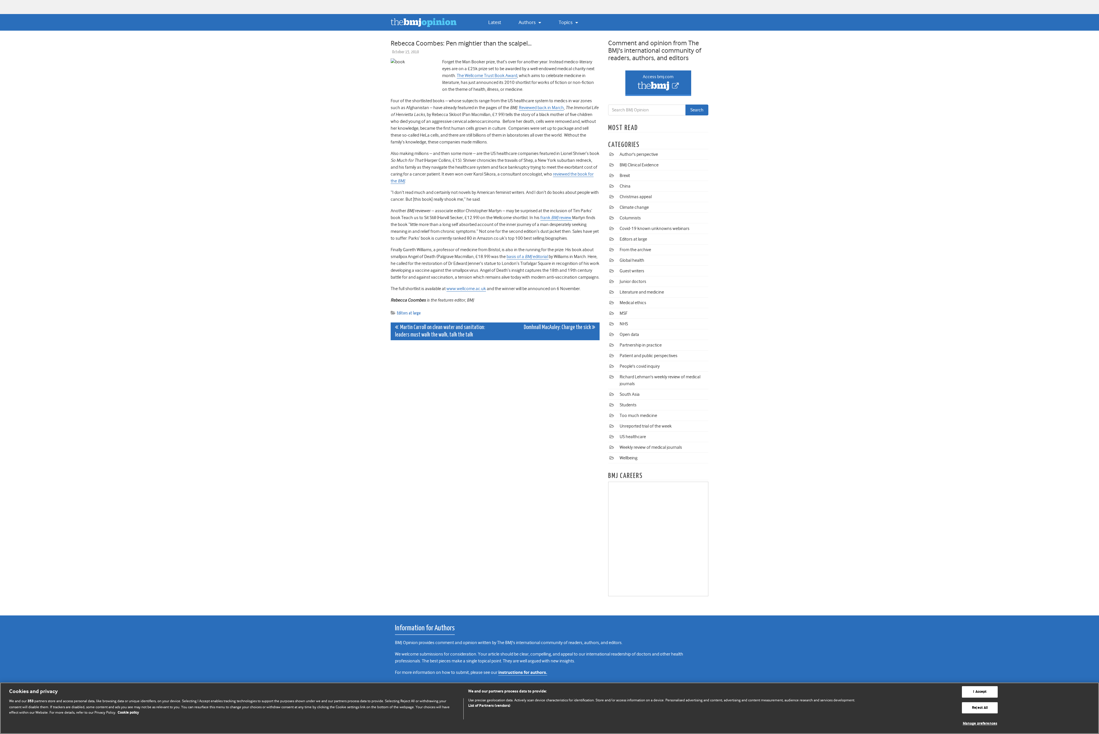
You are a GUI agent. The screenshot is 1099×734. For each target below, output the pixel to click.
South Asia (630, 394)
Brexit (625, 175)
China (625, 186)
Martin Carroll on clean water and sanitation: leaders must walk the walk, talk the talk (440, 331)
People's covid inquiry (640, 366)
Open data (629, 334)
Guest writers (632, 270)
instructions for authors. (522, 672)
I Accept (980, 692)
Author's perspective (639, 154)
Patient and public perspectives (648, 355)
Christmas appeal (636, 196)
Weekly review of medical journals (651, 447)
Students (628, 405)
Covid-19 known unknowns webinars (654, 228)
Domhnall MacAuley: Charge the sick (558, 327)
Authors (528, 22)
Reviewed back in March (541, 107)
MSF (623, 313)
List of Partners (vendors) (489, 706)
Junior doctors (633, 281)
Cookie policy (128, 713)
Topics (566, 22)
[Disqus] (495, 416)
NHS (624, 323)
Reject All (980, 708)
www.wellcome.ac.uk (466, 288)
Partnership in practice (641, 345)
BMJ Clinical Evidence (639, 165)
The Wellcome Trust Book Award (487, 75)
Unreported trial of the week (646, 426)
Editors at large (409, 313)
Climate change (634, 207)
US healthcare (633, 436)
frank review (556, 217)
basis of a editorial (528, 256)
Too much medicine (638, 415)
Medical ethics (633, 302)
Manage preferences (980, 723)
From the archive (635, 249)
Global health (632, 260)
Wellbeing (628, 458)
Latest (494, 22)
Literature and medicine (642, 292)
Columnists (630, 218)
